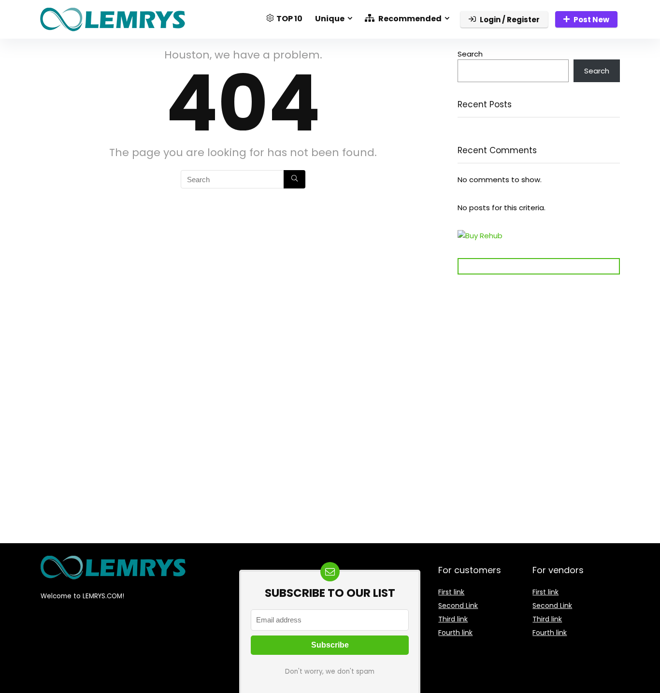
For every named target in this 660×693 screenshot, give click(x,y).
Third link (453, 619)
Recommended (409, 18)
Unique (329, 18)
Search (470, 54)
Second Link (458, 605)
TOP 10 (289, 18)
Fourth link (455, 632)
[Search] (294, 179)
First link (451, 592)
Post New (591, 19)
